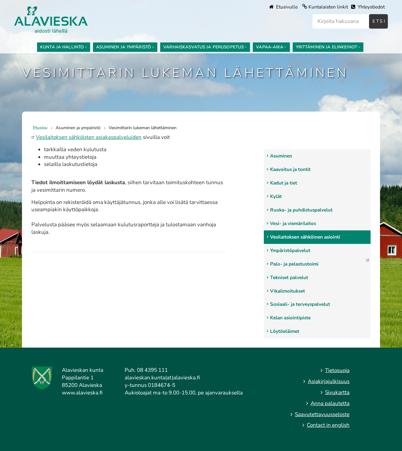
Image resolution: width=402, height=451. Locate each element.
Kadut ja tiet (283, 183)
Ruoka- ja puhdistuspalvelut (301, 210)
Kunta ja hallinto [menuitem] (62, 47)
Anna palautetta (330, 403)
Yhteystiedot (370, 7)
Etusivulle (286, 7)
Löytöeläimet (284, 331)
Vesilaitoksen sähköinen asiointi (305, 237)
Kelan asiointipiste (290, 318)
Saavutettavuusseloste (322, 414)
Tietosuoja (337, 370)
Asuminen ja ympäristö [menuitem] (123, 47)
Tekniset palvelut (289, 277)
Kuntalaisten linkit (328, 7)
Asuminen (281, 156)
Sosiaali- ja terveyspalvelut (300, 304)
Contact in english (328, 425)
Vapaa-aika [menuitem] (269, 47)
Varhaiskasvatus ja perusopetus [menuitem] (203, 47)
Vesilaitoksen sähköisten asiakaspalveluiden (89, 137)
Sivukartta (337, 392)
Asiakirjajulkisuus (329, 381)
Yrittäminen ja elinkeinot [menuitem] (326, 47)
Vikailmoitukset (287, 291)
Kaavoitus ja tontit (290, 169)
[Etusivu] (51, 19)
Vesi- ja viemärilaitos (293, 223)
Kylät (276, 196)
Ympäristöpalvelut (290, 250)
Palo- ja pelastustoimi (294, 264)
